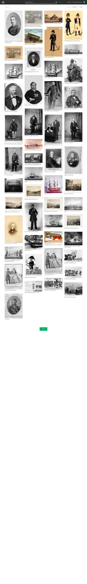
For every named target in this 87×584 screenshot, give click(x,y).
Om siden (69, 2)
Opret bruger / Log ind (77, 2)
